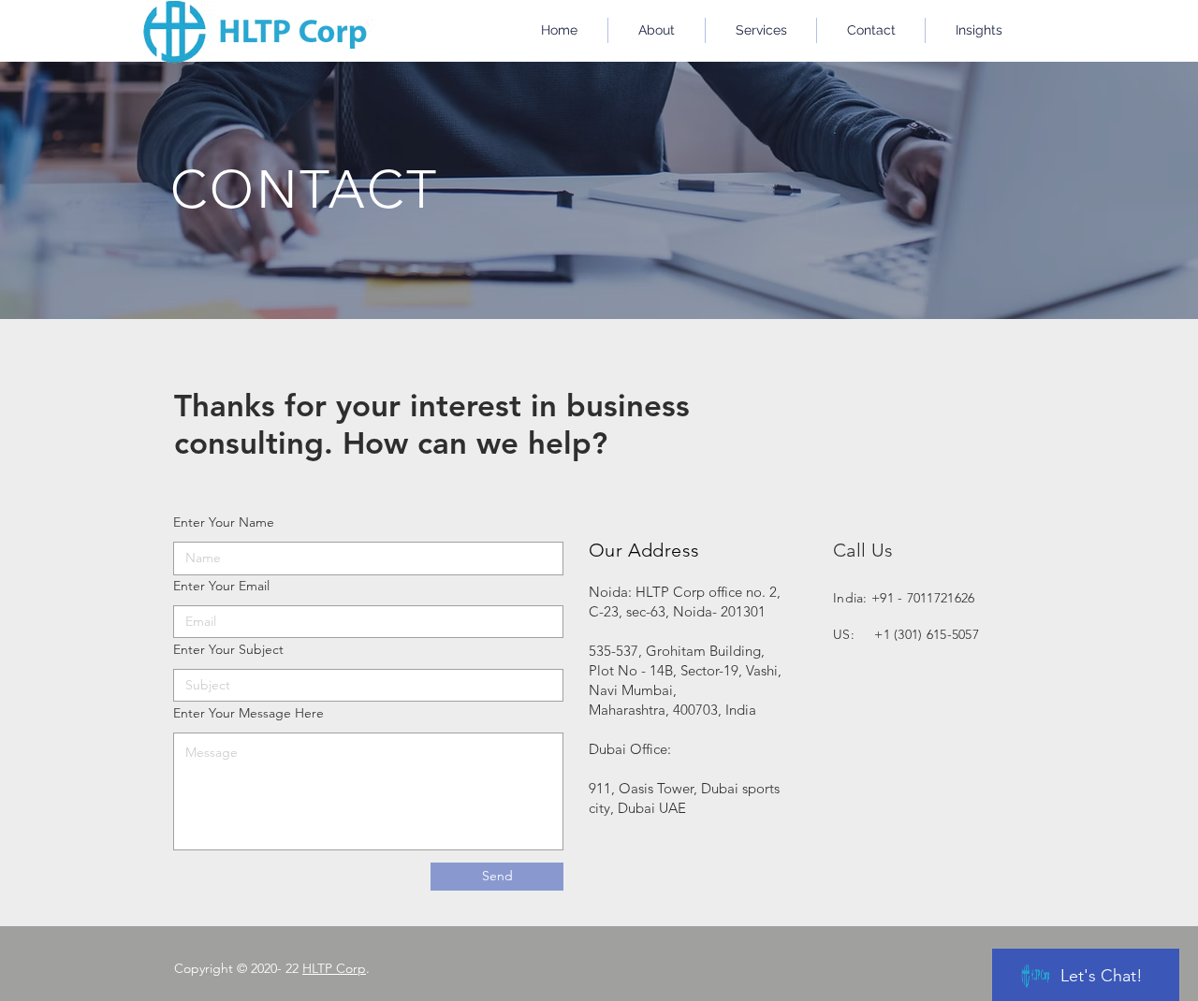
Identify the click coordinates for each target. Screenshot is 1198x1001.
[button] (761, 30)
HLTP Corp (334, 968)
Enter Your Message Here (248, 712)
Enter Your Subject (228, 649)
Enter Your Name (223, 522)
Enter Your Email (221, 585)
